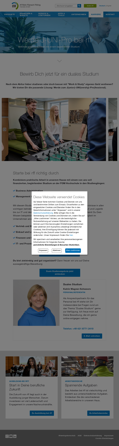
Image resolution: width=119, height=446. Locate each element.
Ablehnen (57, 251)
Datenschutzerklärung (43, 213)
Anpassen (43, 251)
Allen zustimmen (73, 251)
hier (71, 235)
